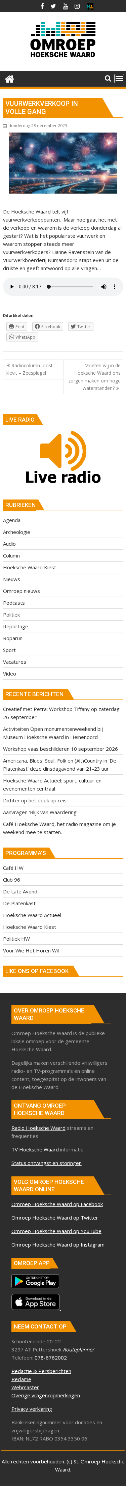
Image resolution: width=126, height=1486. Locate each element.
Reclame (21, 1379)
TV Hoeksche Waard (35, 1149)
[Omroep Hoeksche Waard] (9, 78)
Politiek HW (16, 938)
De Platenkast (19, 903)
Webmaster (25, 1387)
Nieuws (11, 579)
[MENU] (119, 78)
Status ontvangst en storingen (46, 1163)
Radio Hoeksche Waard (38, 1127)
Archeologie (16, 531)
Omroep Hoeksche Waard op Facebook (57, 1204)
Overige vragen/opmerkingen (45, 1395)
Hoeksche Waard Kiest (29, 567)
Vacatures (14, 661)
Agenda (11, 520)
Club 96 (11, 879)
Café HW (13, 867)
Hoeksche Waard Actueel (32, 915)
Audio (9, 543)
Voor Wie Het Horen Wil (31, 950)
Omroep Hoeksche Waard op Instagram (57, 1244)
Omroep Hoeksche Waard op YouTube (56, 1231)
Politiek (11, 614)
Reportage (15, 626)
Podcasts (14, 602)
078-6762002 (51, 1357)
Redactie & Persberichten (41, 1371)
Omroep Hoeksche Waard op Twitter (54, 1217)
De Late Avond (20, 891)
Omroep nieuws (21, 591)
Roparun (13, 638)
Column (11, 555)
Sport (9, 650)
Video (9, 673)
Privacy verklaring (31, 1408)
